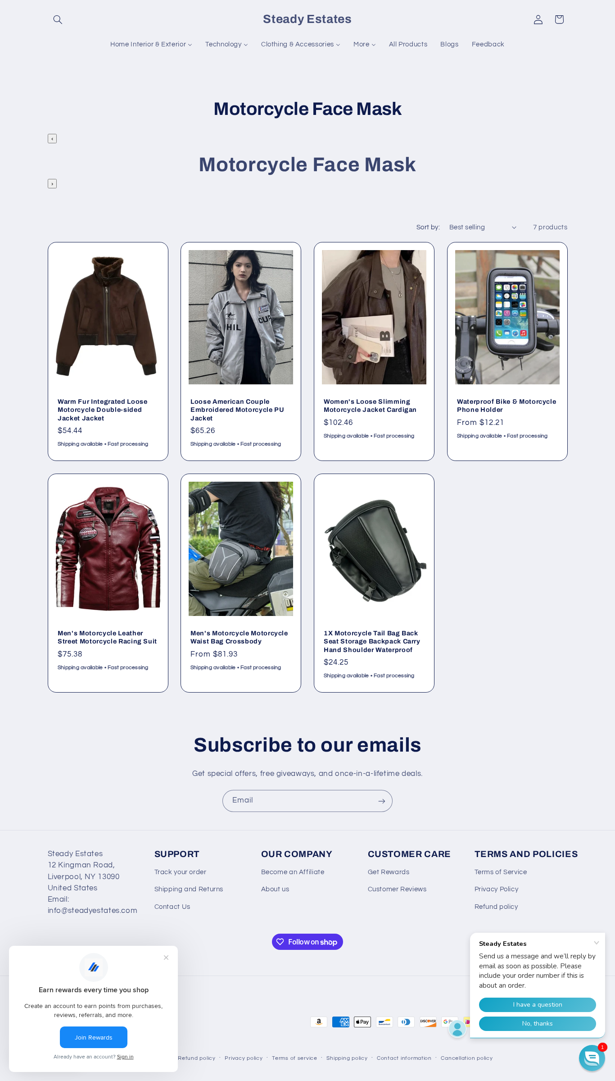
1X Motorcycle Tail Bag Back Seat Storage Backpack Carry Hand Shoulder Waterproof (372, 641)
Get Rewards (389, 872)
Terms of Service (501, 872)
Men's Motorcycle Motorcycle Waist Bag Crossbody (239, 637)
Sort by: (428, 227)
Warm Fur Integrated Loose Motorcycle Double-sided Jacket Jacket (103, 410)
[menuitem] (151, 45)
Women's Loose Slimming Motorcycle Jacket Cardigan (370, 405)
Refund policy (496, 906)
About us (275, 889)
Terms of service (294, 1058)
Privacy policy (243, 1058)
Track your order (180, 872)
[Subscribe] (381, 801)
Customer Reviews (397, 889)
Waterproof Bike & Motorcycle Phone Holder (506, 405)
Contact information (404, 1058)
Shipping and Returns (189, 889)
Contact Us (172, 906)
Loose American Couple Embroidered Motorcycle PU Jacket (237, 410)
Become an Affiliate (293, 872)
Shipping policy (346, 1058)
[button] (58, 19)
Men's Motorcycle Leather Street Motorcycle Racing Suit (107, 637)
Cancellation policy (467, 1058)
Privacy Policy (497, 889)
